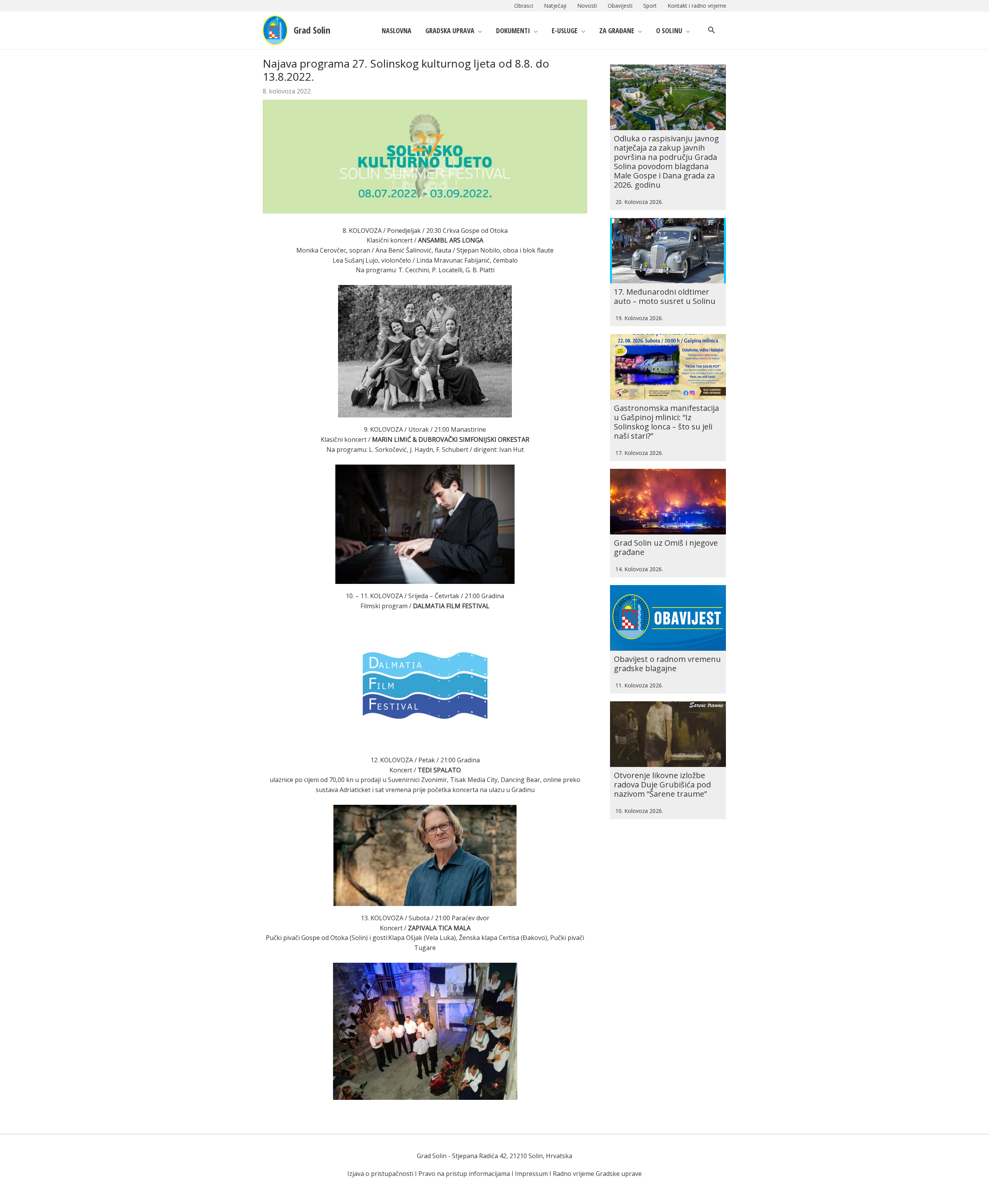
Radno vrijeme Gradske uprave (597, 1173)
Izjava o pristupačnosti (380, 1173)
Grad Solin (312, 30)
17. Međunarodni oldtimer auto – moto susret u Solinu (664, 296)
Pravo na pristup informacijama (464, 1173)
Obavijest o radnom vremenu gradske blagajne (667, 663)
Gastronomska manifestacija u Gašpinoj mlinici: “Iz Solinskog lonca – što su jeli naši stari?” (666, 422)
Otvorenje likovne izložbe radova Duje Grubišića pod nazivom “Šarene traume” (662, 784)
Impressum (531, 1173)
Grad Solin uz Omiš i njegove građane (666, 547)
